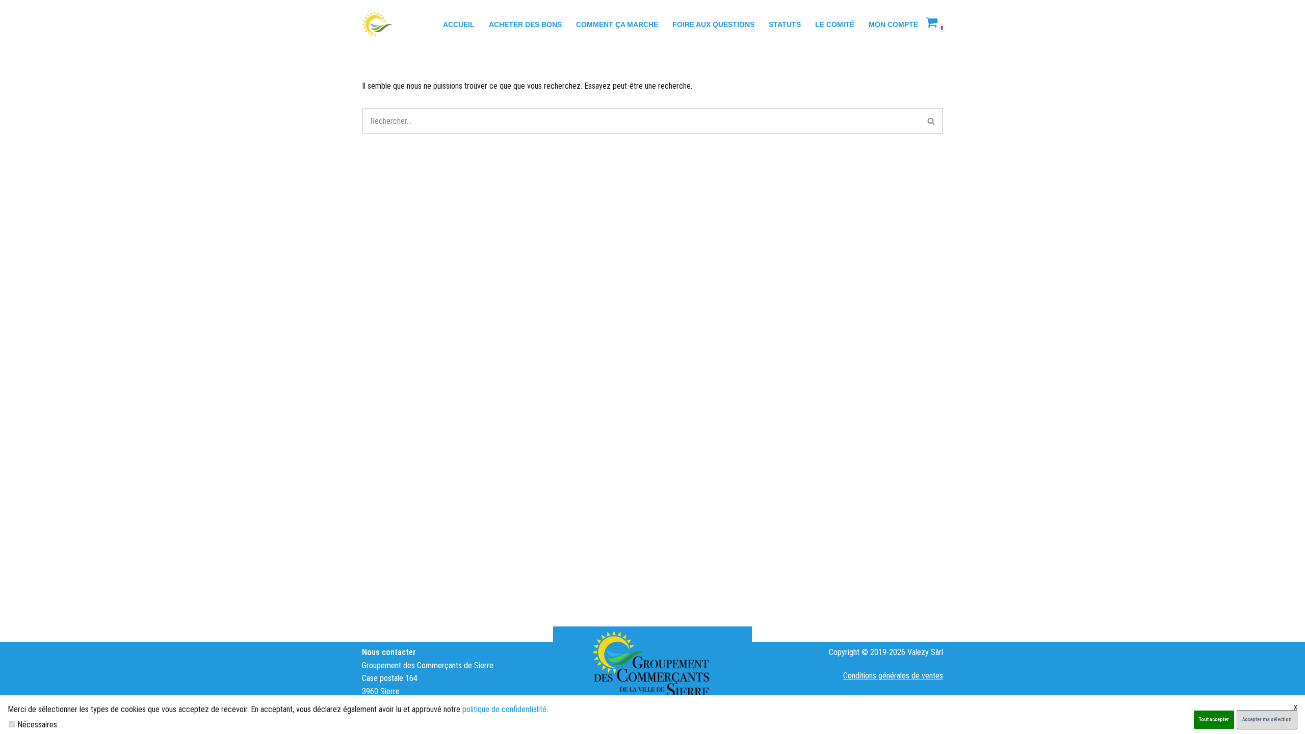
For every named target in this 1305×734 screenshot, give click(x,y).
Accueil (459, 24)
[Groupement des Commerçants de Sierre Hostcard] (377, 24)
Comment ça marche (617, 24)
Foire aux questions (713, 24)
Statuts (785, 24)
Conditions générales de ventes (893, 675)
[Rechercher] (931, 121)
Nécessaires (37, 724)
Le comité (834, 24)
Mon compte (893, 24)
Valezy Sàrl (925, 652)
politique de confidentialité (504, 709)
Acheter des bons (525, 24)
